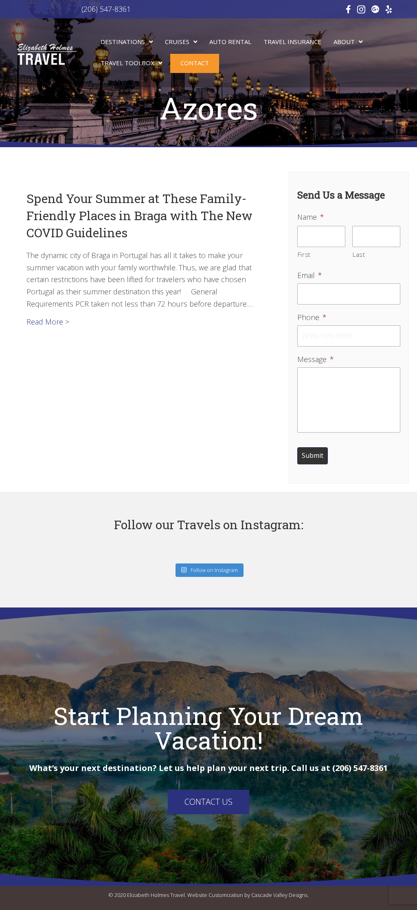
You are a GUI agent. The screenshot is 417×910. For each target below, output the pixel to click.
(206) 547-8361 (73, 9)
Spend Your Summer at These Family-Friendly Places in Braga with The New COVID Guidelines (139, 215)
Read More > (47, 321)
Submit (312, 455)
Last (359, 254)
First (304, 254)
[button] (208, 802)
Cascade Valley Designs (279, 895)
